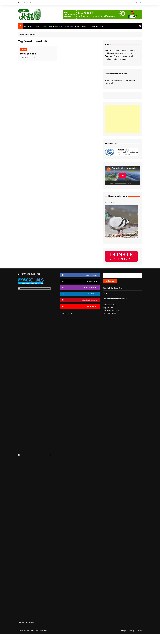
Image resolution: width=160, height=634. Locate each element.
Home (22, 34)
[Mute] (133, 183)
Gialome (25, 57)
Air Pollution (28, 26)
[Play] (108, 183)
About (20, 3)
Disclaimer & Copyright (26, 622)
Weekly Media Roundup (116, 74)
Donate (26, 3)
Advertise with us (66, 313)
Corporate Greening (96, 26)
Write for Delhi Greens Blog (112, 288)
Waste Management (55, 26)
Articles (23, 49)
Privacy (131, 630)
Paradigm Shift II (28, 54)
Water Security (41, 26)
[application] (122, 175)
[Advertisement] (122, 119)
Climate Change (80, 26)
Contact (32, 3)
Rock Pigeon (109, 202)
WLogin (123, 630)
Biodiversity (68, 26)
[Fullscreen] (137, 183)
